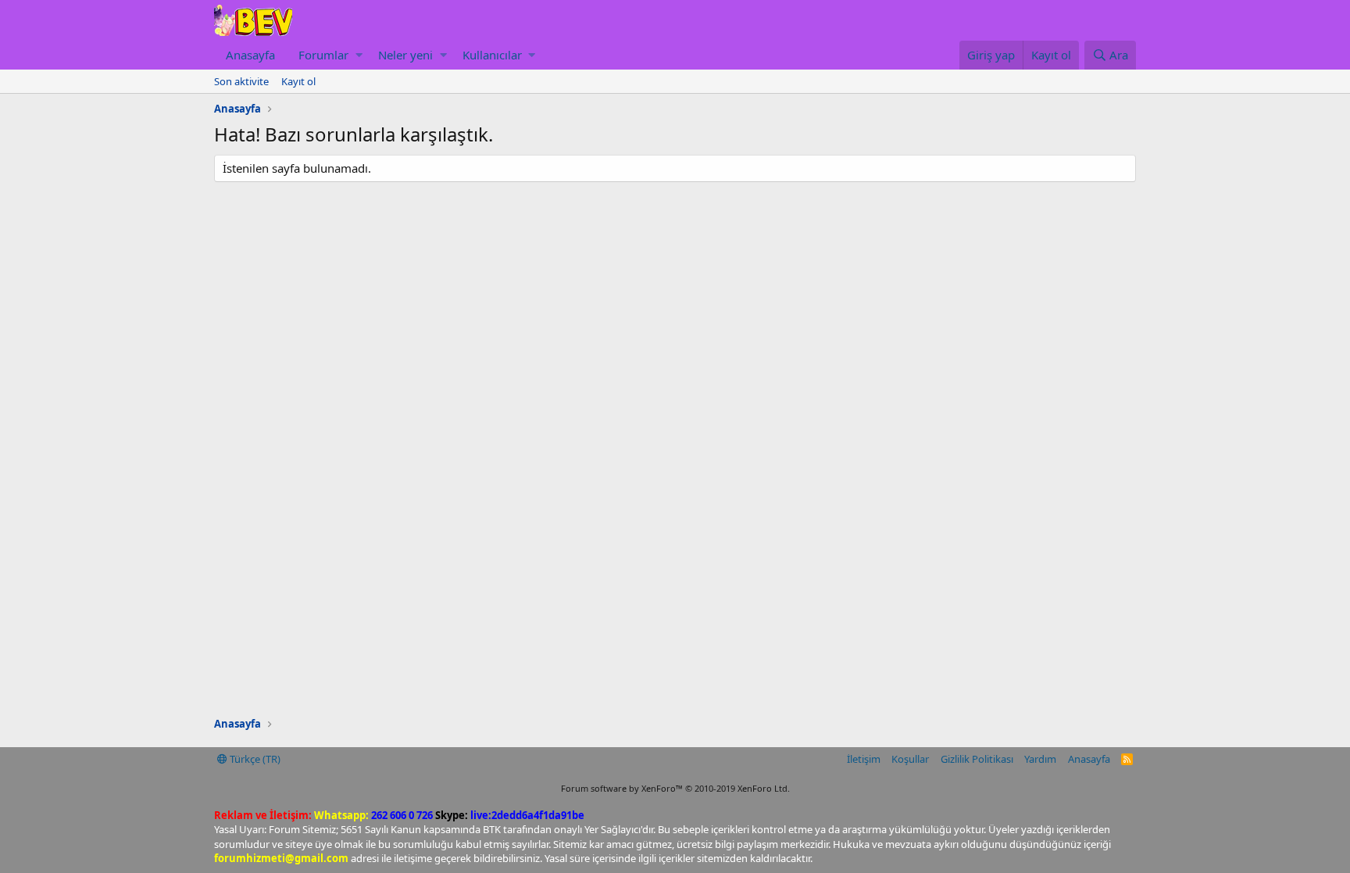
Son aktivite (241, 81)
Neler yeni (405, 55)
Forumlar (323, 55)
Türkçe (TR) (253, 759)
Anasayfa (250, 55)
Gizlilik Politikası (977, 759)
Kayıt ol (298, 81)
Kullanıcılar (492, 55)
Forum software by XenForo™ (675, 788)
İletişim (863, 759)
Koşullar (910, 759)
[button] (359, 55)
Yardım (1040, 759)
